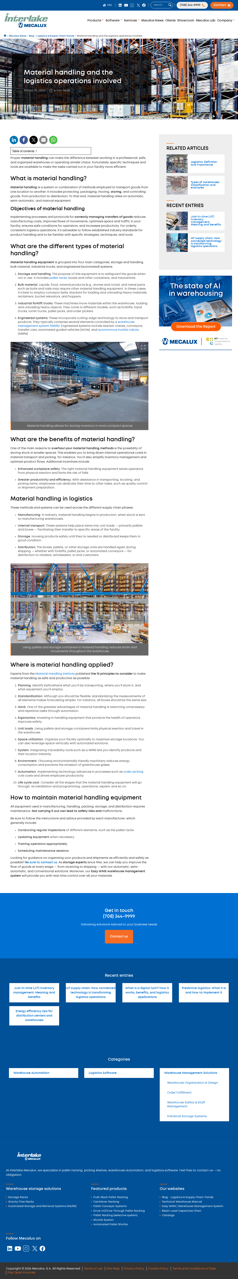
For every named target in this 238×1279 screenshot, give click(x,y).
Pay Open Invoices (21, 1272)
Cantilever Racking (106, 1202)
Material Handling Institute (55, 673)
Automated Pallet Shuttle (110, 1224)
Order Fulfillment (179, 1092)
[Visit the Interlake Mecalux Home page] (5, 36)
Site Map (113, 1268)
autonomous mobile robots (118, 329)
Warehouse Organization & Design (192, 1082)
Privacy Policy (134, 1268)
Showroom (185, 20)
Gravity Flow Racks (21, 1202)
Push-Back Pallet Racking (110, 1197)
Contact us (119, 936)
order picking (133, 771)
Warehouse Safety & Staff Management (186, 1104)
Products (94, 20)
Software (113, 20)
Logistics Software (103, 1073)
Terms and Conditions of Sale (194, 1268)
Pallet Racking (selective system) (115, 1215)
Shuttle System (103, 1220)
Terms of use (93, 1268)
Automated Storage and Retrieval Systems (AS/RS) (42, 1206)
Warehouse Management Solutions (190, 1073)
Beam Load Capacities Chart (181, 1211)
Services (131, 20)
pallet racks (58, 278)
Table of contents (23, 151)
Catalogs (168, 1215)
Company (225, 20)
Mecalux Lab (206, 20)
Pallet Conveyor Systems (110, 1206)
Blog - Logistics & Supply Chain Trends (187, 1197)
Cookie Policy (158, 1268)
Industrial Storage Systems (187, 1116)
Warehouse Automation (31, 1073)
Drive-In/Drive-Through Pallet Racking (119, 1211)
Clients (170, 20)
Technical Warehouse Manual (182, 1202)
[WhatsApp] (43, 142)
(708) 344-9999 (119, 916)
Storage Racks (18, 1197)
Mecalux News (152, 20)
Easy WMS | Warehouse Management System (192, 1206)
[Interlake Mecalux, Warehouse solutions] (26, 27)
